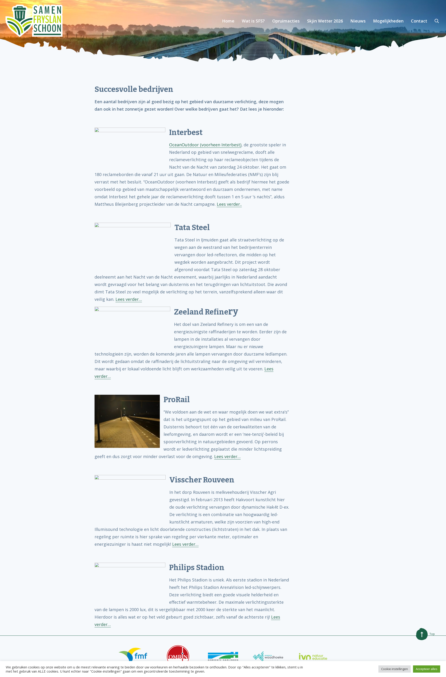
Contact (419, 21)
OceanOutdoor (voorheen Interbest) (205, 145)
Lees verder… (128, 299)
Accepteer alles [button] (426, 669)
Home (228, 21)
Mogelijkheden (388, 21)
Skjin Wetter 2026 (325, 21)
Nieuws (358, 21)
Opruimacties (286, 21)
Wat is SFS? (253, 21)
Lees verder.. (229, 204)
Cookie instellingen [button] (394, 669)
